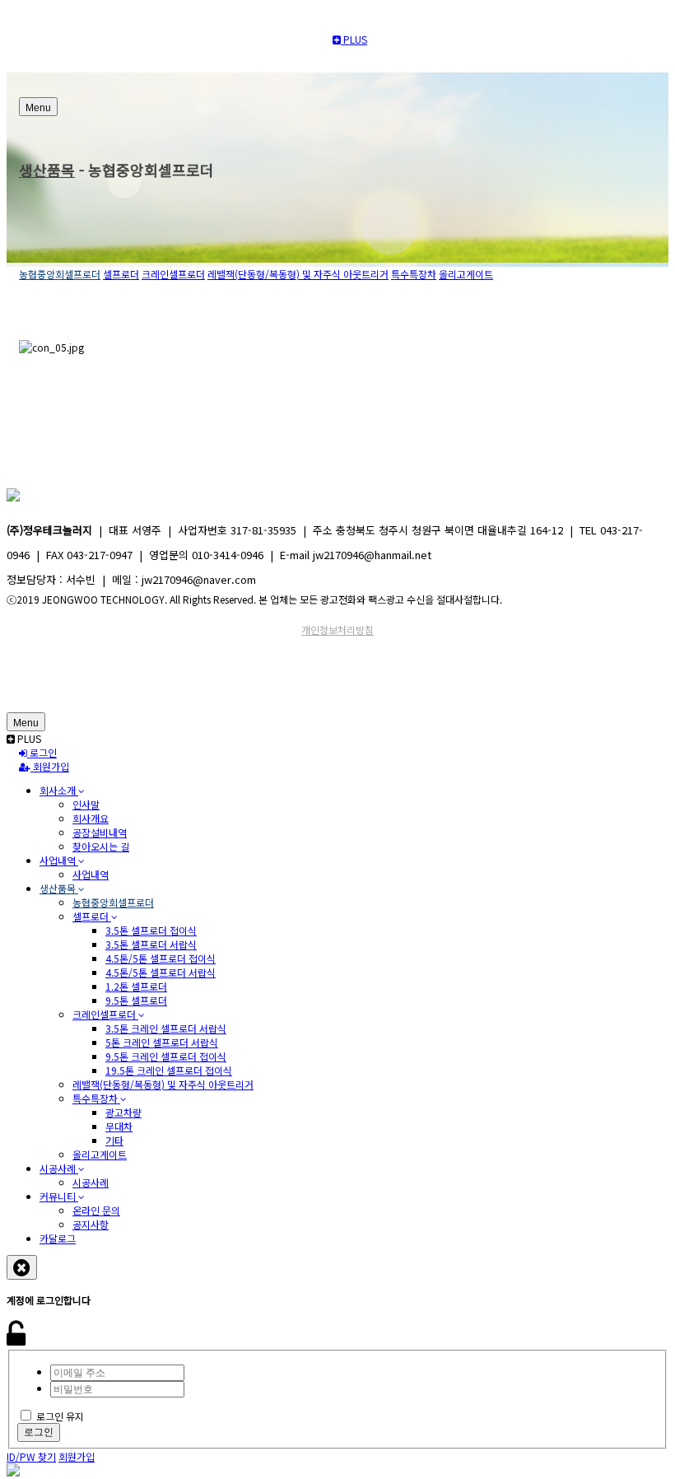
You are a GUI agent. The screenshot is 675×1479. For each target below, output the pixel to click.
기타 (114, 1140)
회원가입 (49, 766)
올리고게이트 (466, 274)
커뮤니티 (59, 1196)
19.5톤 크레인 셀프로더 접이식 (168, 1070)
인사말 (86, 804)
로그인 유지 (60, 1416)
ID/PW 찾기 (31, 1456)
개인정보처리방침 (337, 630)
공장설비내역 (99, 832)
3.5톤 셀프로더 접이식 (151, 930)
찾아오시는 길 (100, 846)
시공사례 (59, 1168)
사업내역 (59, 860)
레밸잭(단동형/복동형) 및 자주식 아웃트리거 (298, 274)
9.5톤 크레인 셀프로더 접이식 (165, 1056)
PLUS (354, 39)
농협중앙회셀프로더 (59, 274)
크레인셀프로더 (173, 274)
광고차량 (123, 1112)
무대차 (119, 1126)
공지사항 (90, 1224)
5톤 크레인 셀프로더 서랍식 (161, 1042)
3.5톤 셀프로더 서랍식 (151, 944)
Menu (38, 108)
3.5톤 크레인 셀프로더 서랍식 (165, 1028)
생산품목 (47, 169)
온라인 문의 (96, 1210)
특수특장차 (413, 274)
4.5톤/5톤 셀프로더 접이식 (160, 958)
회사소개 (59, 790)
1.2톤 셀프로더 (136, 986)
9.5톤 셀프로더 (136, 1000)
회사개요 (90, 818)
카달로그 (58, 1238)
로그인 (42, 752)
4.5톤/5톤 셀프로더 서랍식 (160, 972)
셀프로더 (121, 274)
